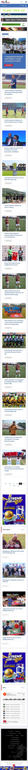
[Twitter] (23, 6)
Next (14, 485)
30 (23, 483)
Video (17, 735)
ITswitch (19, 764)
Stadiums (20, 745)
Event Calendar (11, 745)
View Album (5, 557)
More (22, 529)
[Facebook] (21, 6)
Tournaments (12, 733)
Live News (10, 731)
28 (17, 483)
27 (13, 483)
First (6, 483)
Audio (22, 735)
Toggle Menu (26, 2)
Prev (10, 483)
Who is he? (11, 747)
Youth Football (15, 737)
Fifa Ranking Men (15, 739)
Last (18, 485)
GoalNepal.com (5, 1)
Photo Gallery (10, 735)
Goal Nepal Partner (15, 743)
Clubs (19, 733)
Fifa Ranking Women (15, 741)
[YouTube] (26, 6)
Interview (17, 731)
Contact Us (18, 747)
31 (10, 485)
